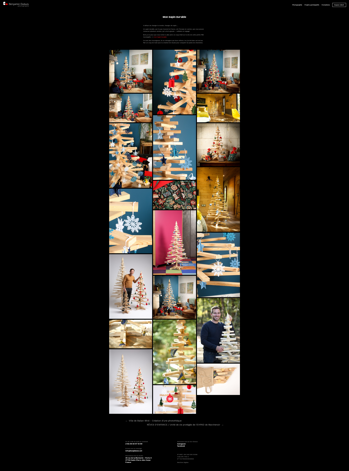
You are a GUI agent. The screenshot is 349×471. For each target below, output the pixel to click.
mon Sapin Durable (160, 37)
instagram (181, 444)
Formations (326, 5)
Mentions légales (182, 462)
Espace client (339, 5)
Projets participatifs (312, 5)
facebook (181, 446)
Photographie (297, 5)
